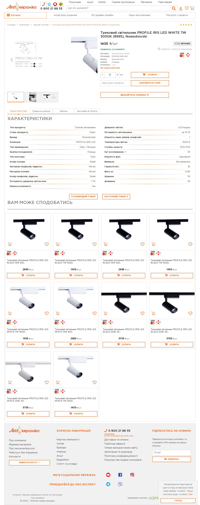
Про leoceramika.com (22, 449)
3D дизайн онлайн (102, 15)
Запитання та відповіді (118, 452)
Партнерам (165, 2)
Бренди (61, 448)
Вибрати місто (28, 463)
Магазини (146, 2)
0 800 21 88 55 (51, 8)
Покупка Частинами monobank (123, 460)
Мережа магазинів (20, 445)
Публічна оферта (114, 444)
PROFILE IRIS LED (120, 56)
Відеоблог (63, 460)
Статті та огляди (67, 464)
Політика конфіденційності (121, 456)
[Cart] (10, 244)
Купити (152, 75)
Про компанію (17, 440)
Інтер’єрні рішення (65, 15)
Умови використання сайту (120, 448)
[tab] (43, 4)
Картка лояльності (68, 440)
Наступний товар (115, 197)
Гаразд (178, 500)
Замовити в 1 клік (149, 83)
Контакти (14, 457)
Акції (90, 2)
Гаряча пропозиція (123, 2)
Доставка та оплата (116, 440)
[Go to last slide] (12, 60)
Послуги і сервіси (177, 15)
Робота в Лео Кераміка (23, 453)
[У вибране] (47, 244)
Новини (61, 452)
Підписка (173, 459)
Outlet (60, 444)
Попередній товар (84, 197)
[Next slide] (93, 60)
